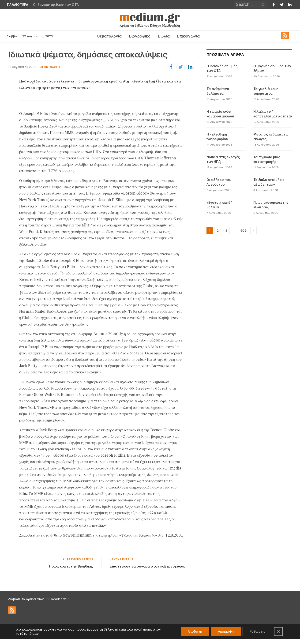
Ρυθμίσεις (257, 631)
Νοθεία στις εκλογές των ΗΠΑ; (223, 159)
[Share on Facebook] (171, 67)
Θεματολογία (109, 36)
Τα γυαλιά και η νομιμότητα (265, 91)
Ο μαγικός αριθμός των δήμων (57, 5)
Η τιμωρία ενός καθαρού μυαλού (220, 113)
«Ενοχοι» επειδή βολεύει (219, 204)
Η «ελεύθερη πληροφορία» (217, 136)
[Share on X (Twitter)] (180, 67)
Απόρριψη (226, 631)
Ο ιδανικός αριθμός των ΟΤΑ (222, 68)
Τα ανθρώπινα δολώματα (217, 91)
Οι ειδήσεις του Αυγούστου (218, 182)
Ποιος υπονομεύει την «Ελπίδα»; (270, 204)
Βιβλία (164, 36)
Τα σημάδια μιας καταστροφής (266, 159)
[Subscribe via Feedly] (285, 38)
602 (243, 230)
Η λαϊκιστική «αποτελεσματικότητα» (273, 113)
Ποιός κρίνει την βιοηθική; (71, 566)
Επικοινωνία (188, 36)
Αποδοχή (195, 631)
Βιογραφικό (139, 36)
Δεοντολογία (50, 67)
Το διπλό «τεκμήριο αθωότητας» (269, 182)
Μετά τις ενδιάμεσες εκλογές (270, 136)
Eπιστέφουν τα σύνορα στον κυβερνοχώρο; (147, 566)
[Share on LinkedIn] (190, 67)
